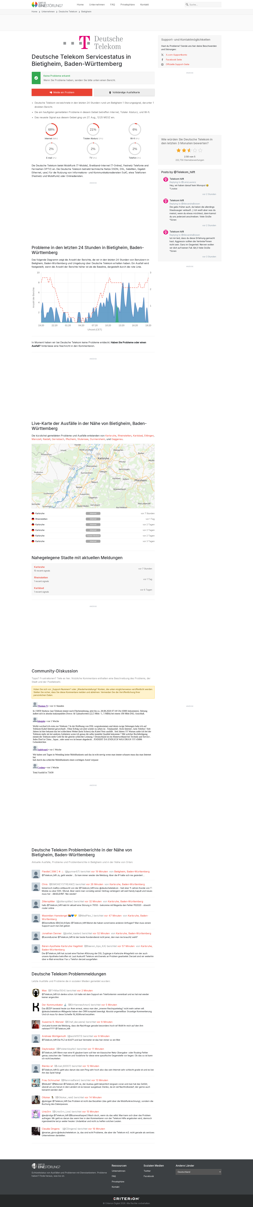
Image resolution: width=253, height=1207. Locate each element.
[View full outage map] (93, 476)
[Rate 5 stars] (200, 150)
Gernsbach (58, 439)
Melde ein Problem (63, 92)
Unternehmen (97, 4)
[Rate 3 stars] (190, 150)
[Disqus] (93, 737)
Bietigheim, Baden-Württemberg (131, 871)
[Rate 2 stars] (184, 150)
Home (80, 4)
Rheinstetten (124, 435)
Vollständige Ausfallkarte (126, 92)
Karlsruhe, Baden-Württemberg (127, 884)
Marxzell (36, 439)
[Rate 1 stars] (179, 150)
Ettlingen (149, 435)
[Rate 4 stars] (195, 150)
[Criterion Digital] (126, 1198)
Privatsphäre (127, 4)
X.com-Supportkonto (176, 54)
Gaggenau (117, 439)
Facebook (149, 1176)
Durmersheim (97, 439)
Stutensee (82, 439)
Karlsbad (138, 435)
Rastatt (46, 439)
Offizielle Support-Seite (177, 64)
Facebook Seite (174, 59)
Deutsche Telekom (68, 11)
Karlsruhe (110, 435)
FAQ (112, 4)
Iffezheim (71, 439)
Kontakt (144, 4)
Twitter (147, 1170)
